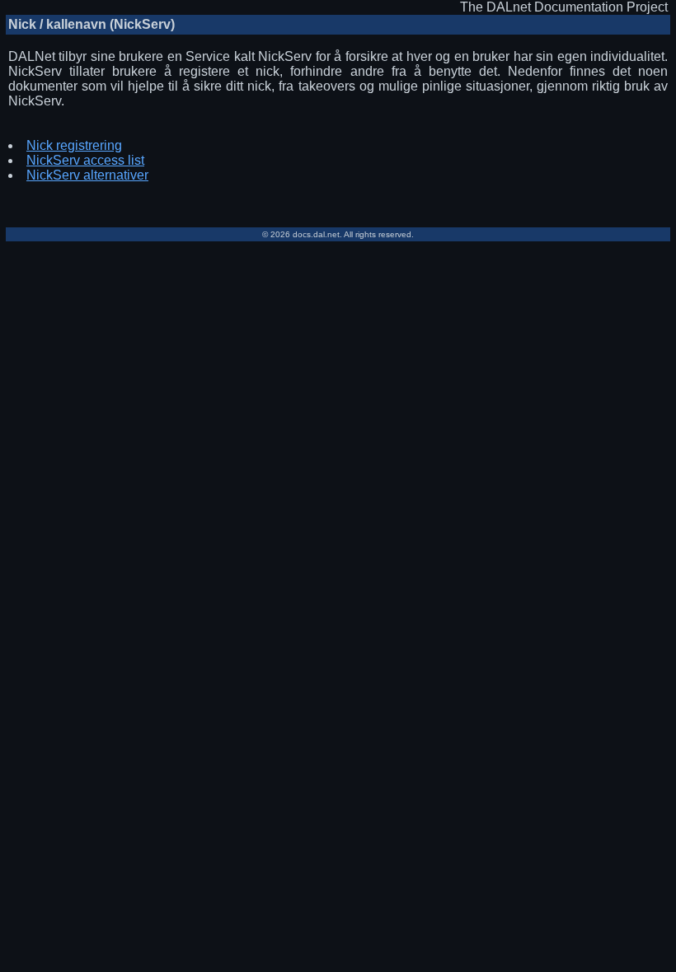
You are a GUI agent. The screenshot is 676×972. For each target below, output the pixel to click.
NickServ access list (85, 160)
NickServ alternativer (87, 175)
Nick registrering (74, 145)
